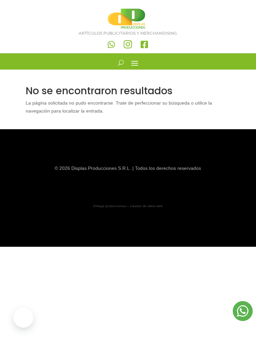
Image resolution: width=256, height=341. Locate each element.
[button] (23, 318)
